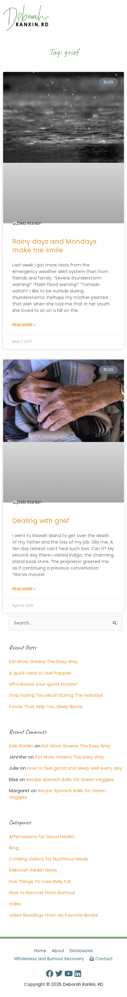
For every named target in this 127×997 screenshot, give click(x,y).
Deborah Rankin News (33, 870)
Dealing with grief (40, 520)
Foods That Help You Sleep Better (46, 707)
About (58, 951)
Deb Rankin (21, 746)
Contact (103, 959)
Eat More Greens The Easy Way (43, 661)
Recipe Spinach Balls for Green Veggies (70, 779)
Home (40, 951)
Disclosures (81, 951)
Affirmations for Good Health (41, 837)
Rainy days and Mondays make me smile (54, 245)
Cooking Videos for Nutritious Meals (48, 859)
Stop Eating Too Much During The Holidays (56, 695)
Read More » (23, 324)
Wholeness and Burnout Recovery (49, 959)
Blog (14, 848)
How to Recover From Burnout (42, 893)
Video (15, 904)
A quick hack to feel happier (40, 673)
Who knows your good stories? (43, 684)
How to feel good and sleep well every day (74, 768)
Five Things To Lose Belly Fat (40, 881)
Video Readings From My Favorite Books (53, 915)
